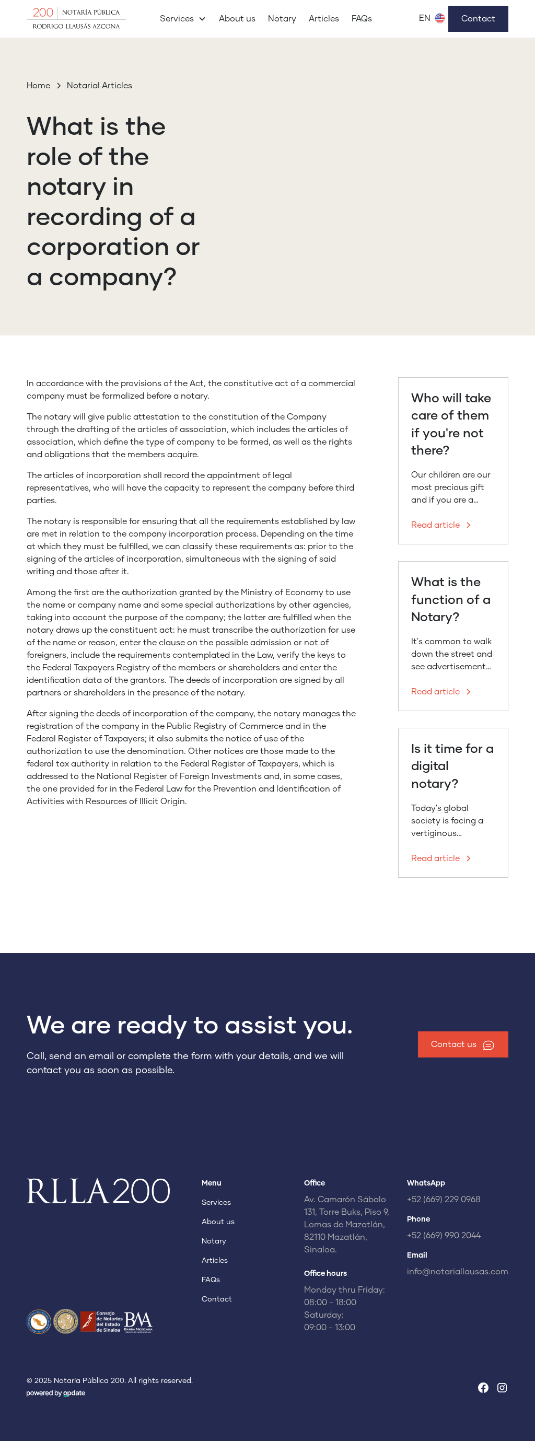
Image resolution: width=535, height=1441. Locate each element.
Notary (282, 19)
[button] (183, 18)
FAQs (362, 19)
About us (237, 19)
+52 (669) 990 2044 (444, 1235)
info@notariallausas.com (457, 1272)
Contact (478, 19)
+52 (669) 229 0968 (444, 1199)
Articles (324, 19)
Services (216, 1202)
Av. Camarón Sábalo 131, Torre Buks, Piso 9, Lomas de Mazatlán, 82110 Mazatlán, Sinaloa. (346, 1224)
